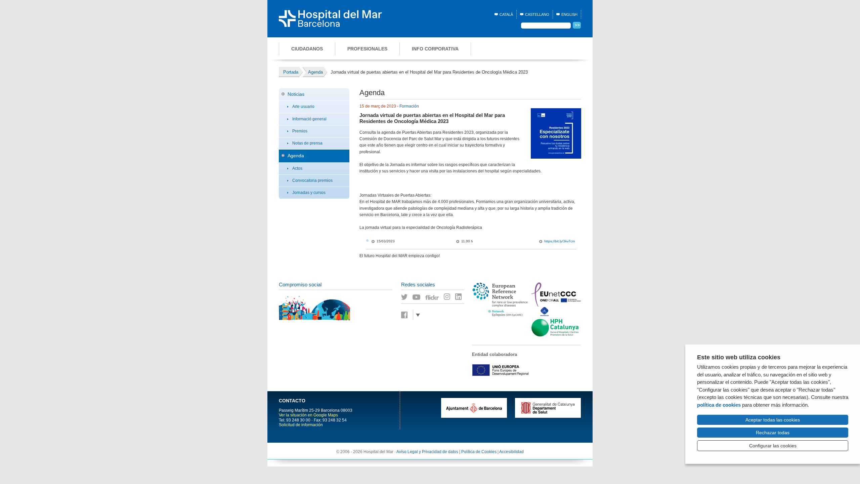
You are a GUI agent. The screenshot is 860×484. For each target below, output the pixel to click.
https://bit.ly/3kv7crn (559, 241)
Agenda (296, 155)
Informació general (309, 119)
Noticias (296, 94)
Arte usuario (303, 106)
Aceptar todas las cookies (772, 419)
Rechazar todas (772, 432)
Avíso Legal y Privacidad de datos (427, 451)
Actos (297, 168)
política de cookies (719, 405)
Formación (409, 106)
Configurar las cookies (773, 445)
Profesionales (367, 48)
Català (506, 14)
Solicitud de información (301, 424)
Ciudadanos (307, 48)
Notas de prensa (307, 143)
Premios (299, 131)
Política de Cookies (479, 451)
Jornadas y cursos (309, 192)
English (569, 14)
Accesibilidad (511, 451)
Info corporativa (435, 48)
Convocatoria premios (312, 180)
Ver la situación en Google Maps (308, 415)
